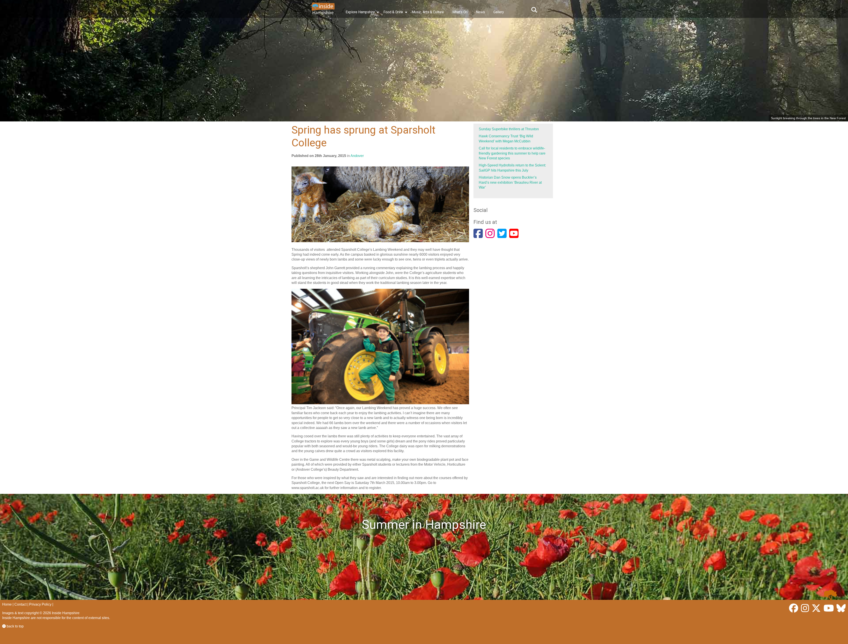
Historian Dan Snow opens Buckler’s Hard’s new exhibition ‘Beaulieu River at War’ (510, 182)
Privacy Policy (40, 604)
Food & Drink (393, 12)
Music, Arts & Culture (428, 12)
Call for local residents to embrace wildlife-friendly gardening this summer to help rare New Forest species (512, 153)
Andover (357, 156)
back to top (15, 626)
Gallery (498, 12)
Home (7, 604)
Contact (20, 604)
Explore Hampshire (360, 12)
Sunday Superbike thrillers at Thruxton (509, 129)
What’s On (460, 12)
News (480, 12)
